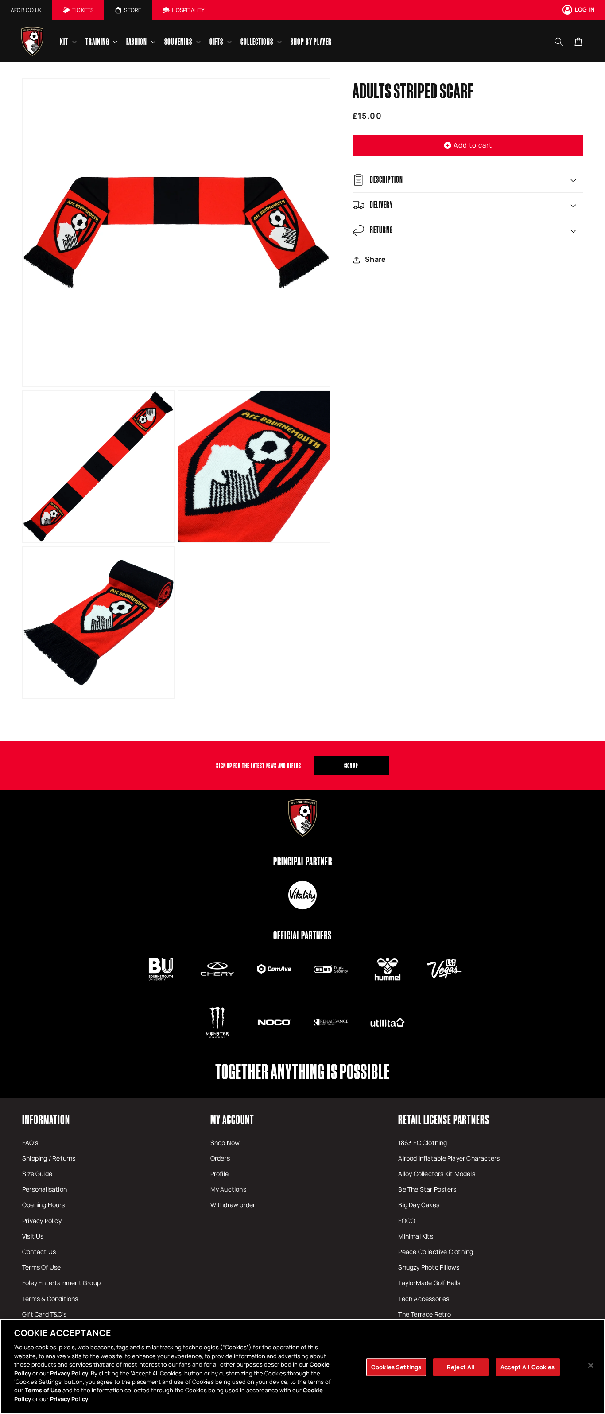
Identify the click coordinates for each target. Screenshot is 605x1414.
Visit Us (33, 1236)
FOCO (406, 1220)
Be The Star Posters (427, 1189)
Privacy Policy (42, 1220)
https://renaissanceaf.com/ (331, 1022)
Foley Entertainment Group (61, 1282)
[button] (67, 41)
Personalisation (44, 1189)
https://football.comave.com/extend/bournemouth (274, 969)
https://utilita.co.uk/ (387, 1022)
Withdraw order (233, 1204)
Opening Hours (43, 1204)
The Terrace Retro (424, 1314)
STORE (132, 10)
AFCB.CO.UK (26, 10)
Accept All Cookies (527, 1367)
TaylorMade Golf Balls (429, 1282)
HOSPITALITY (188, 10)
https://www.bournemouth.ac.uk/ (161, 969)
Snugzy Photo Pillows (428, 1267)
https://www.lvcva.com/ (444, 969)
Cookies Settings (396, 1367)
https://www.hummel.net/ (387, 969)
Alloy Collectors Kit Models (436, 1173)
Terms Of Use (41, 1267)
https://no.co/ (274, 1022)
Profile (219, 1173)
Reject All (461, 1367)
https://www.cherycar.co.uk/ (217, 969)
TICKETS (82, 10)
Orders (220, 1158)
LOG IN (584, 9)
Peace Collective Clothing (435, 1251)
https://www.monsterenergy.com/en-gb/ (217, 1022)
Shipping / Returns (49, 1158)
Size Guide (37, 1173)
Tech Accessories (423, 1298)
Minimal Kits (415, 1236)
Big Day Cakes (418, 1204)
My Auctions (228, 1189)
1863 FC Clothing (422, 1142)
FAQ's (30, 1142)
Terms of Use (43, 1391)
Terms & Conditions (50, 1298)
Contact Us (39, 1251)
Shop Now (225, 1142)
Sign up (351, 766)
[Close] (591, 1365)
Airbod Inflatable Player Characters (449, 1158)
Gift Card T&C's (44, 1314)
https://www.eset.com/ (331, 969)
